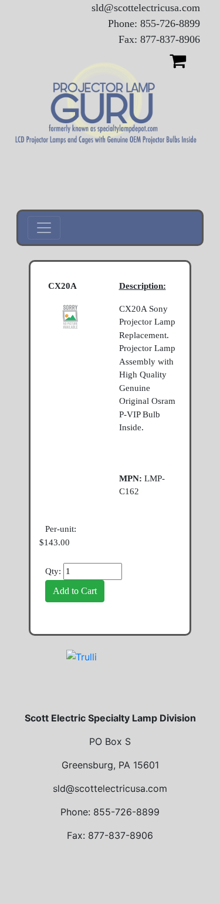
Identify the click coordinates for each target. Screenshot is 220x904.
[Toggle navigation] (44, 228)
